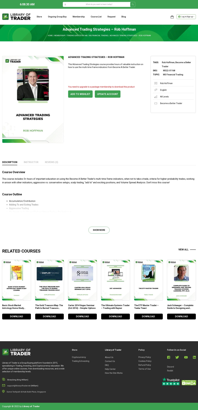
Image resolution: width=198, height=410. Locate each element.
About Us (109, 357)
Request (111, 17)
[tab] (9, 162)
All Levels (164, 96)
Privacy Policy (144, 357)
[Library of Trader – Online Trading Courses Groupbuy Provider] (16, 16)
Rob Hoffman (166, 83)
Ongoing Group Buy (57, 17)
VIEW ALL (183, 249)
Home (50, 36)
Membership (79, 17)
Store (39, 17)
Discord (170, 367)
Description (9, 162)
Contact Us (110, 361)
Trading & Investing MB (77, 36)
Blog (123, 17)
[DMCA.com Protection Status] (189, 382)
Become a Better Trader (171, 103)
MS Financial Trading (98, 36)
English (163, 90)
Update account (107, 94)
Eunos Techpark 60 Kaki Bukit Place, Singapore (26, 392)
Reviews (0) (51, 162)
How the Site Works (114, 373)
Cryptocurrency (79, 357)
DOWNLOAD (16, 316)
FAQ (107, 365)
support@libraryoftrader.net (18, 386)
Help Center (110, 369)
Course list (96, 17)
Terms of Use (144, 369)
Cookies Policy (144, 361)
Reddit (170, 371)
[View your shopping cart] (172, 17)
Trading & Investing (80, 361)
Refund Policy (144, 365)
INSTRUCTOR (31, 162)
